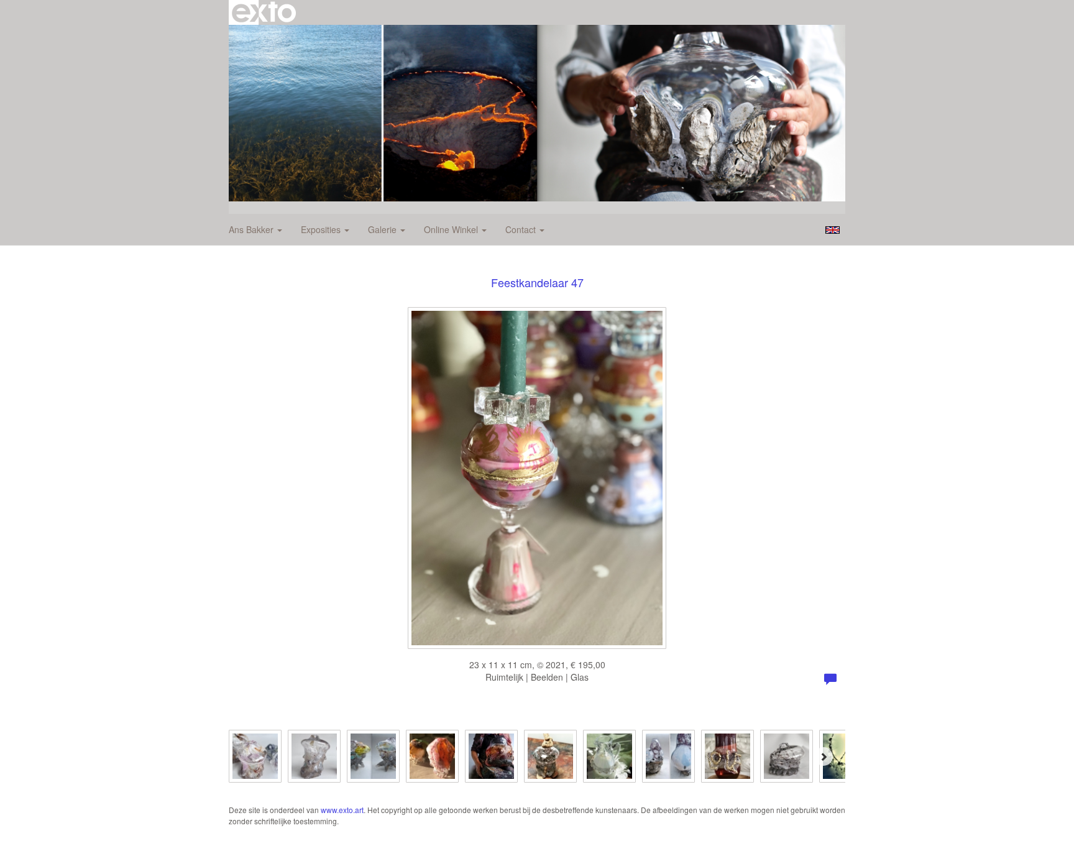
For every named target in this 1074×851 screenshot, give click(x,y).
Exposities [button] (322, 229)
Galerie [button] (383, 229)
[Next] (823, 756)
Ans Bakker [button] (252, 229)
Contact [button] (521, 229)
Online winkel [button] (452, 229)
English (832, 230)
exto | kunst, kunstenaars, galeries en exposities (264, 12)
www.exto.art (342, 809)
